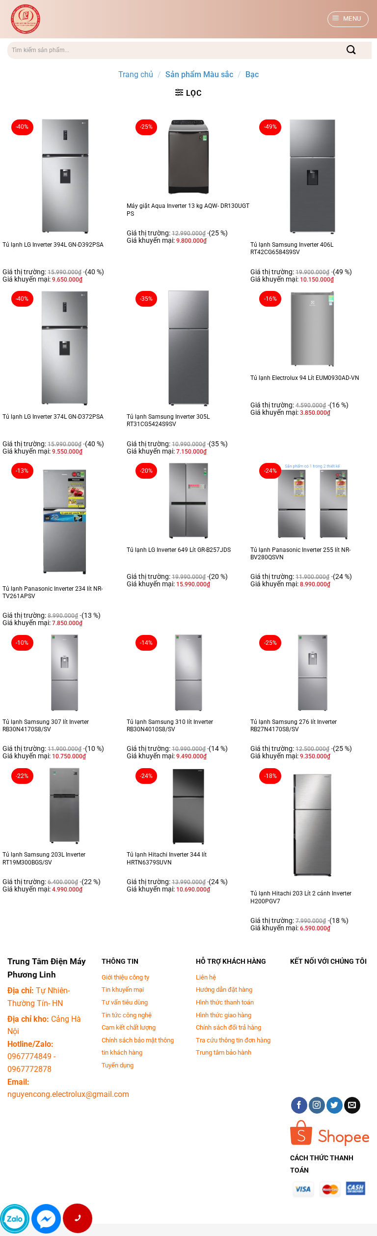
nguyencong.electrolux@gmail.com (68, 1094)
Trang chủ (135, 74)
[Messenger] (46, 1219)
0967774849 (29, 1056)
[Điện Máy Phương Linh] (86, 19)
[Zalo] (14, 1219)
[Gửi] (352, 50)
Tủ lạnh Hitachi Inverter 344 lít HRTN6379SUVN (167, 858)
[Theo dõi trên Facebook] (299, 1105)
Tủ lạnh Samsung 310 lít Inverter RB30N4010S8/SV (170, 726)
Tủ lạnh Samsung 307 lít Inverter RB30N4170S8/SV (45, 726)
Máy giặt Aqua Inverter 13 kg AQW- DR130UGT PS (188, 209)
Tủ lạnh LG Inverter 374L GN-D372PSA (53, 416)
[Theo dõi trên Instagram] (317, 1105)
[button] (348, 19)
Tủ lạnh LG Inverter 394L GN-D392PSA (53, 244)
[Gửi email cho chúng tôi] (352, 1105)
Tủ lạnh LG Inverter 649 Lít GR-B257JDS (179, 549)
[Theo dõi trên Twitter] (334, 1105)
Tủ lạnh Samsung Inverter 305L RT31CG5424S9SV (168, 420)
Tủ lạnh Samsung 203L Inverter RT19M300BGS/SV (43, 858)
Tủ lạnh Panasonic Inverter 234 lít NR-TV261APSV (52, 592)
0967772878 (29, 1069)
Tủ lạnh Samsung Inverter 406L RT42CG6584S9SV (291, 248)
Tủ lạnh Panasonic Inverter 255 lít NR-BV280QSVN (300, 553)
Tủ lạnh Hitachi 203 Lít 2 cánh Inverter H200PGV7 (300, 897)
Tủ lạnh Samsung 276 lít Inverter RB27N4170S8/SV (293, 726)
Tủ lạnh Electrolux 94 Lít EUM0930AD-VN (304, 377)
